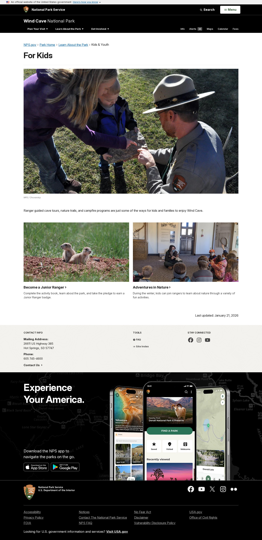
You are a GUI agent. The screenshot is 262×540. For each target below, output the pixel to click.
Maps (210, 28)
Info (182, 28)
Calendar (223, 28)
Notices (84, 512)
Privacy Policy (34, 517)
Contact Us (32, 365)
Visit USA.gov (117, 531)
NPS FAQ (85, 523)
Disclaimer (141, 517)
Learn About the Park (68, 28)
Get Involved (98, 28)
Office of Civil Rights (203, 517)
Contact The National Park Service (103, 517)
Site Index (142, 346)
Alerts (195, 28)
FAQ (138, 339)
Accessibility (32, 512)
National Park (49, 20)
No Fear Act (142, 512)
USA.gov (195, 512)
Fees (235, 28)
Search (209, 10)
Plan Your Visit (36, 28)
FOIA (27, 523)
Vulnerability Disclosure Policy (154, 523)
